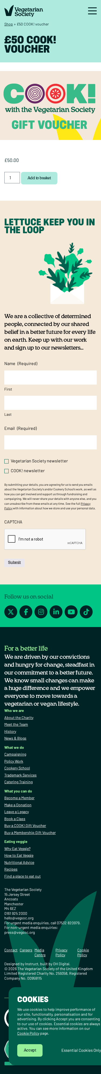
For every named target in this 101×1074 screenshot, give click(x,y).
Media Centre (40, 952)
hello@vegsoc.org (18, 918)
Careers (26, 950)
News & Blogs (15, 738)
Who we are (14, 710)
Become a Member (19, 797)
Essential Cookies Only (81, 1050)
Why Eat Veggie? (17, 848)
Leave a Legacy (16, 811)
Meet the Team (16, 724)
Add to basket (39, 178)
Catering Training (18, 781)
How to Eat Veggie (18, 855)
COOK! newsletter (28, 470)
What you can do (18, 791)
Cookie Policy (83, 952)
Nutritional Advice (19, 862)
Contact (11, 950)
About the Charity (18, 717)
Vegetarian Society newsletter (39, 460)
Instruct (31, 963)
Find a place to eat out (22, 876)
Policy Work (13, 761)
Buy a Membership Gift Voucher (30, 832)
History (10, 731)
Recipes (11, 869)
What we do (14, 747)
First (8, 389)
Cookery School (17, 768)
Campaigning (15, 754)
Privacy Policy (61, 952)
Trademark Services (20, 775)
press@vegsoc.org (19, 932)
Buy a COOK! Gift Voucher (25, 825)
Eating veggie (15, 841)
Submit (14, 563)
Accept (30, 1050)
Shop (8, 24)
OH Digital (61, 963)
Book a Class (14, 818)
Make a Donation (18, 805)
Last (8, 414)
